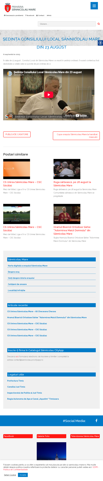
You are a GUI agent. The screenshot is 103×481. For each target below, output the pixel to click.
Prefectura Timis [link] (15, 381)
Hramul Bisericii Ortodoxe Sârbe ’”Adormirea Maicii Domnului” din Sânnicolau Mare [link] (72, 230)
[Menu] (94, 5)
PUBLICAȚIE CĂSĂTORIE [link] (16, 134)
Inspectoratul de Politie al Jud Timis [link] (24, 393)
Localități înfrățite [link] (16, 290)
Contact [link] (41, 15)
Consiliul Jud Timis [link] (16, 387)
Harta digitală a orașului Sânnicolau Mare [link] (27, 266)
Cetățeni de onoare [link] (17, 284)
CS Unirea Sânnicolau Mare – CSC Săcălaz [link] (27, 323)
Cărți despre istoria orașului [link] (21, 278)
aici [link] (17, 356)
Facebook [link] (30, 15)
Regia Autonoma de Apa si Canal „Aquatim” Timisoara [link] (33, 399)
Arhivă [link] (49, 15)
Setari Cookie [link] (10, 475)
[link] (26, 8)
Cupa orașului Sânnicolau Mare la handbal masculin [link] (77, 135)
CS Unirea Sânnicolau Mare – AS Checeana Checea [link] (31, 311)
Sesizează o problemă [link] (14, 15)
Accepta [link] (23, 475)
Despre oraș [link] (13, 272)
